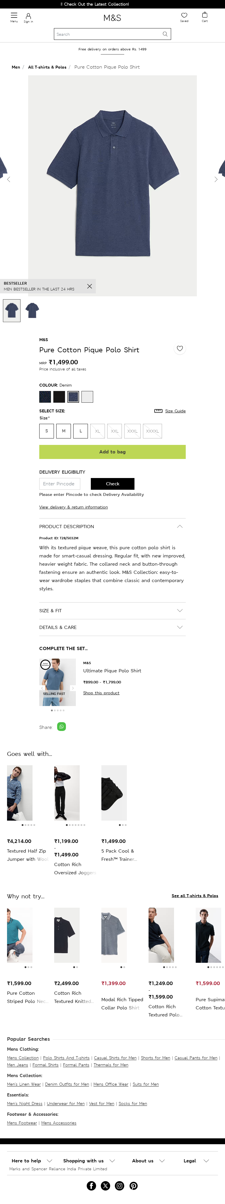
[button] (216, 179)
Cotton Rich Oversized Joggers (75, 868)
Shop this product (101, 692)
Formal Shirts (46, 1064)
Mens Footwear (22, 1122)
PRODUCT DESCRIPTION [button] (66, 526)
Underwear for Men (66, 1103)
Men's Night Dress (24, 1103)
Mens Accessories (58, 1122)
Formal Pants (76, 1064)
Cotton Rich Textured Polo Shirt (164, 1011)
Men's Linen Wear (24, 1084)
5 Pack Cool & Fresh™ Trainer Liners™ (117, 855)
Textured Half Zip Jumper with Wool (28, 855)
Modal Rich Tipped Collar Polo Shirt (122, 1003)
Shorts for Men (155, 1057)
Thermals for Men (111, 1064)
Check (113, 484)
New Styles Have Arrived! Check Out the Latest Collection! (61, 4)
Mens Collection (23, 1057)
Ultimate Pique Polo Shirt (112, 671)
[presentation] (42, 688)
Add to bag (112, 452)
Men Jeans (17, 1064)
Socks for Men (133, 1103)
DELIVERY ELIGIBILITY (62, 472)
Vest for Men (101, 1103)
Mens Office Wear (110, 1084)
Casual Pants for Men (196, 1057)
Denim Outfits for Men (67, 1084)
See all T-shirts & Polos (195, 895)
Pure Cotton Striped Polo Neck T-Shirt (27, 998)
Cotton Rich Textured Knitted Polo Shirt (72, 998)
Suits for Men (146, 1084)
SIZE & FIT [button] (50, 611)
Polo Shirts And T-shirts (66, 1057)
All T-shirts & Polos (47, 67)
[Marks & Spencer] (112, 22)
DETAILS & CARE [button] (57, 627)
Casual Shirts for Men (115, 1057)
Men (16, 67)
